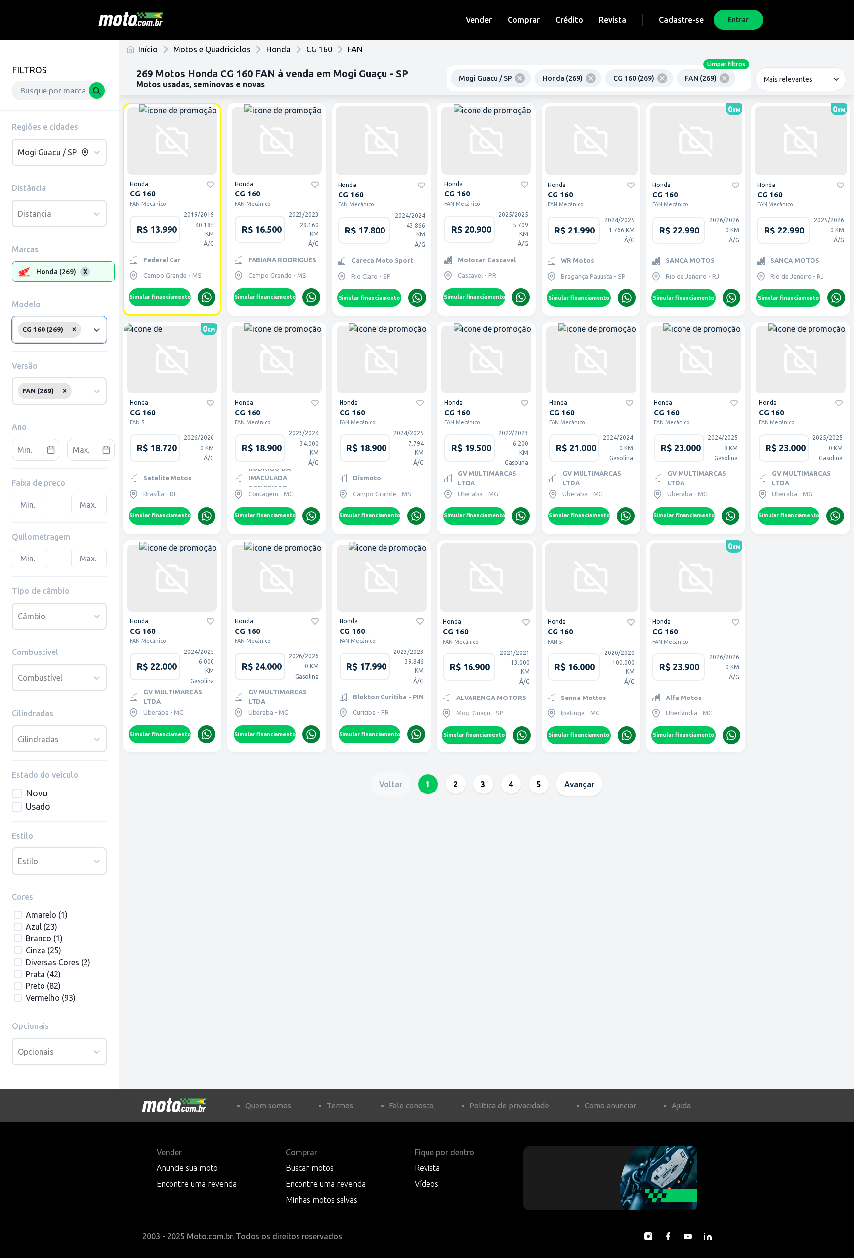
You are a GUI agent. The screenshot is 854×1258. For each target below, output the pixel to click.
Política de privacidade (509, 1105)
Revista (612, 19)
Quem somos (268, 1105)
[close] (520, 78)
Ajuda (681, 1105)
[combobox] (59, 90)
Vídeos (426, 1183)
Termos (340, 1105)
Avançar (579, 784)
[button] (74, 329)
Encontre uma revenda (197, 1183)
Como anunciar (610, 1105)
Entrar (738, 20)
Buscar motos (310, 1168)
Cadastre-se (681, 19)
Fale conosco (411, 1105)
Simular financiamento (160, 297)
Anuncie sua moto (187, 1168)
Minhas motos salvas (321, 1199)
